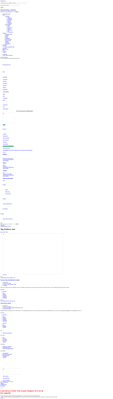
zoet (15, 284)
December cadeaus (8, 34)
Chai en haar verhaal (5, 303)
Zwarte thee (10, 23)
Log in (2, 7)
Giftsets (6, 36)
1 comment (5, 285)
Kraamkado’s (7, 38)
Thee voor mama (8, 39)
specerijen (17, 307)
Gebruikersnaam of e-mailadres (7, 3)
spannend (12, 307)
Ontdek (4, 184)
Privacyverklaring (6, 355)
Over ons (4, 51)
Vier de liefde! (7, 43)
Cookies (4, 357)
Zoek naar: (2, 11)
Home (1, 232)
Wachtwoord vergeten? (4, 9)
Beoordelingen (5, 49)
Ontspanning (10, 29)
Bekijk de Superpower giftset (8, 146)
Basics (9, 17)
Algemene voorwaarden (7, 354)
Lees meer (5, 274)
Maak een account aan (12, 10)
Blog (4, 50)
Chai (4, 307)
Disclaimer (5, 356)
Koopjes (5, 208)
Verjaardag (7, 42)
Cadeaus (4, 33)
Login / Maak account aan (8, 55)
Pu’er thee (9, 20)
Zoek (17, 11)
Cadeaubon (5, 150)
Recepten (4, 47)
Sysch (12, 381)
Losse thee (7, 16)
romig (8, 284)
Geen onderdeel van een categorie (6, 277)
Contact (4, 52)
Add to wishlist (5, 160)
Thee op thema (8, 24)
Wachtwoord (4, 5)
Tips (14, 277)
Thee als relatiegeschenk (9, 46)
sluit (5, 0)
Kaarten (6, 37)
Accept (1, 397)
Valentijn (6, 41)
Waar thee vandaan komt (7, 332)
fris (3, 284)
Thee (4, 15)
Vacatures (4, 340)
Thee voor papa (8, 40)
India (6, 307)
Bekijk (4, 124)
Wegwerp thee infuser (8, 178)
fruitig (5, 284)
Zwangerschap (10, 32)
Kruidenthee (10, 19)
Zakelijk (4, 45)
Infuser (4, 162)
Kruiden (8, 307)
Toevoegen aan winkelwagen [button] (8, 159)
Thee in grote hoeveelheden (8, 348)
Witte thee (9, 22)
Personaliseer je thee (6, 13)
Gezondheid (10, 27)
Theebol (5, 170)
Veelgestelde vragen (6, 347)
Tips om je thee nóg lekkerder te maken (9, 280)
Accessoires (5, 44)
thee (20, 307)
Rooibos (9, 21)
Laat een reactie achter (7, 308)
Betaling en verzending (7, 346)
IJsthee (9, 28)
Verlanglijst (5, 54)
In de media (5, 339)
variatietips (12, 284)
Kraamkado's (5, 136)
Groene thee (10, 18)
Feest (8, 26)
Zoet (8, 30)
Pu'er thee (4, 85)
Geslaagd (7, 35)
